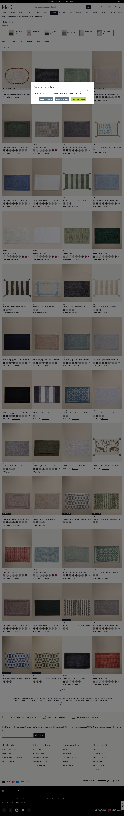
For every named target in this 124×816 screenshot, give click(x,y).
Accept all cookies (78, 99)
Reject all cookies (62, 99)
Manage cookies (46, 99)
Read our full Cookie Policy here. (70, 93)
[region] (62, 93)
